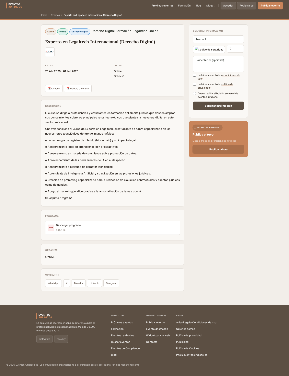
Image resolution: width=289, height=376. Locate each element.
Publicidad (182, 341)
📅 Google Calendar (78, 88)
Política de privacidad (189, 335)
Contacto (151, 341)
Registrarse (247, 5)
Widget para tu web (158, 335)
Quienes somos (185, 328)
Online (153, 31)
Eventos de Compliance (125, 348)
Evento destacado (157, 328)
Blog (198, 5)
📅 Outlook (54, 88)
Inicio (44, 15)
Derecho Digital (103, 31)
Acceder (228, 5)
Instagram (44, 338)
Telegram (111, 283)
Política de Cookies (187, 348)
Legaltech (140, 31)
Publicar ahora (218, 149)
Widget (210, 5)
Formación (184, 5)
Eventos (55, 15)
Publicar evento (270, 5)
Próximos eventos (162, 5)
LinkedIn (94, 283)
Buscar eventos (120, 341)
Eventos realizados (122, 335)
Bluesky (78, 283)
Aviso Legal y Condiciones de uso (196, 322)
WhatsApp (53, 283)
